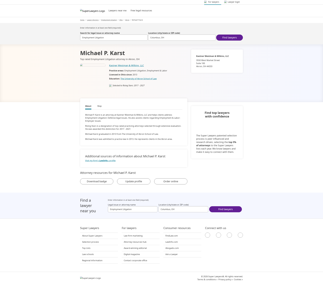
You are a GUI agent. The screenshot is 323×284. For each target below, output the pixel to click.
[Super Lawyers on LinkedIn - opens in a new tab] (240, 235)
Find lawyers (229, 37)
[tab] (88, 106)
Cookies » (238, 279)
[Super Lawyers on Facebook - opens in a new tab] (207, 235)
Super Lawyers (89, 228)
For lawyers (129, 228)
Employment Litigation (109, 20)
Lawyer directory (93, 20)
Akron (127, 20)
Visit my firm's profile (100, 160)
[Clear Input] (144, 37)
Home (82, 20)
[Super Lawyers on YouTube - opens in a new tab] (229, 235)
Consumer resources (177, 228)
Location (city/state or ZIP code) (164, 33)
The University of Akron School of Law (138, 78)
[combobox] (114, 38)
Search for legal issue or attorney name (100, 33)
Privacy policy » (225, 279)
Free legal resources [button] (141, 10)
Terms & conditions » (207, 279)
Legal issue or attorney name (122, 204)
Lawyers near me (118, 10)
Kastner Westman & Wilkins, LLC (126, 65)
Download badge (97, 181)
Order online (170, 181)
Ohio (121, 20)
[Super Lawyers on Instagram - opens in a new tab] (218, 235)
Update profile (133, 181)
